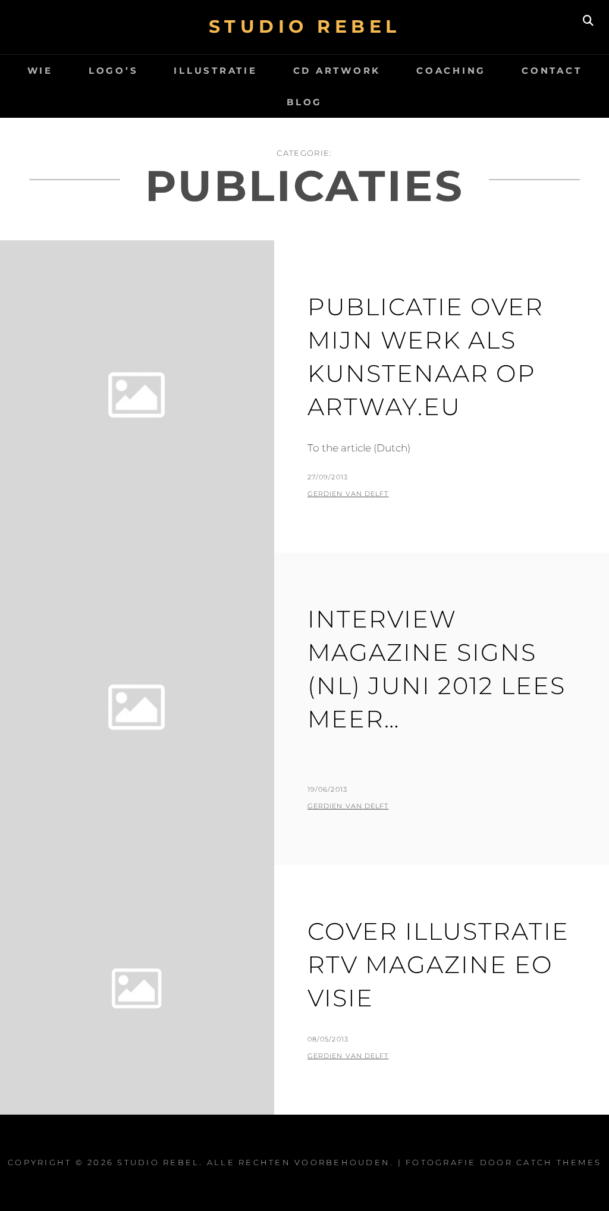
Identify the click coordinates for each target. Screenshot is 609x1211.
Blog (304, 102)
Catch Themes (558, 1162)
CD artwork (337, 70)
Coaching (451, 70)
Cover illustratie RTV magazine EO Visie (438, 964)
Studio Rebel (305, 26)
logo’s (114, 70)
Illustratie (215, 70)
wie (40, 70)
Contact (552, 70)
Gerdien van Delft (348, 494)
